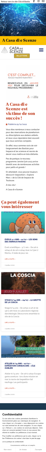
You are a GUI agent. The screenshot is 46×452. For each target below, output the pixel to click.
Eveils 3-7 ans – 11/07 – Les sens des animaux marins (21, 240)
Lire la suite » (10, 259)
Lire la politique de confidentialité (13, 442)
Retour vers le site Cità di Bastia (15, 1)
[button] (41, 50)
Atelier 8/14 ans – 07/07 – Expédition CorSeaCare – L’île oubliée (20, 365)
